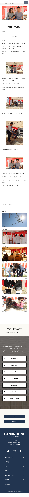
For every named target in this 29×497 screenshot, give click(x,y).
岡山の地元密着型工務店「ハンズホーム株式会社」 (15, 491)
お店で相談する (24, 495)
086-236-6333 (14, 445)
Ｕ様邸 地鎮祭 (5, 296)
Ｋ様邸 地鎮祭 (4, 246)
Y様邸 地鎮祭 (4, 279)
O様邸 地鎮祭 (4, 229)
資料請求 (14, 421)
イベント (14, 416)
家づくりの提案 (9, 457)
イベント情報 (14, 495)
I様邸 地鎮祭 (5, 262)
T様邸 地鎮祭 (12, 3)
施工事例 (7, 462)
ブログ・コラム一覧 (14, 36)
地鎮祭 (6, 3)
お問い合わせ (8, 484)
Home (2, 3)
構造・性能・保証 (9, 475)
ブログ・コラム (9, 470)
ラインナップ (8, 466)
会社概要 (7, 479)
